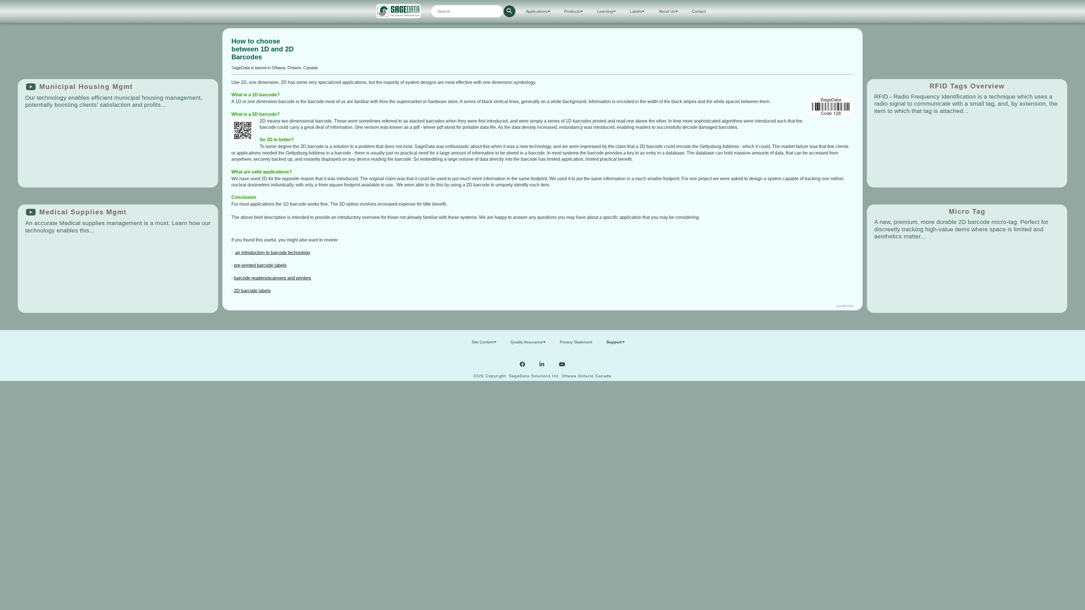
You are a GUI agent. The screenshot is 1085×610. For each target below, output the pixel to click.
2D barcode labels (252, 290)
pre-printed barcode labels (260, 265)
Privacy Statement (576, 342)
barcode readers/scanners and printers (272, 278)
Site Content (483, 342)
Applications (536, 11)
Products (572, 11)
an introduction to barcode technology (272, 252)
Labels (636, 11)
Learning (605, 11)
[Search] (509, 11)
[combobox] (467, 11)
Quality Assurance (527, 342)
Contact (699, 11)
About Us (667, 11)
